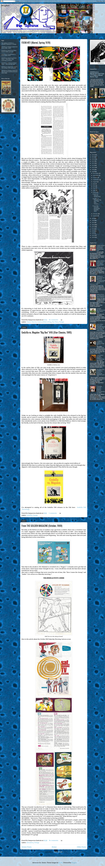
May (94, 188)
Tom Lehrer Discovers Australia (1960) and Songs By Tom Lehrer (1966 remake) (101, 327)
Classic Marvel (31, 322)
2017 (93, 218)
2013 (93, 227)
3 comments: (53, 513)
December (96, 173)
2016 (93, 220)
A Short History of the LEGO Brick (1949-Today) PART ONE (101, 248)
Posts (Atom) (58, 852)
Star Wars (55, 322)
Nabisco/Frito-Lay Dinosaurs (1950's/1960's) (101, 296)
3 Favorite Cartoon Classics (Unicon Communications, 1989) (101, 390)
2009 (93, 235)
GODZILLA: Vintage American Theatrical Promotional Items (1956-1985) (9, 72)
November (96, 175)
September (96, 179)
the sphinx (5, 5)
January (95, 216)
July (94, 184)
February (95, 213)
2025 (93, 157)
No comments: (54, 320)
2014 (93, 224)
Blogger (73, 862)
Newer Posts (26, 847)
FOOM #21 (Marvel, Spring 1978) (35, 42)
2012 (93, 229)
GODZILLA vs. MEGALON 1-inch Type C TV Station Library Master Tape (97, 74)
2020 (93, 167)
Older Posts (81, 847)
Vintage (61, 322)
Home (54, 847)
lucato (61, 862)
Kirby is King (47, 322)
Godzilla (29, 515)
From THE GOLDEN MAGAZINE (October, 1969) (41, 526)
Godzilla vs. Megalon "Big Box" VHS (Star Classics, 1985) (46, 332)
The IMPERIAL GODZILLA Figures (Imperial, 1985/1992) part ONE (101, 373)
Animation (29, 842)
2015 (93, 222)
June (94, 186)
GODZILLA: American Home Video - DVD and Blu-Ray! (9, 63)
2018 (93, 171)
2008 (93, 237)
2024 (93, 159)
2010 (93, 233)
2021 (93, 165)
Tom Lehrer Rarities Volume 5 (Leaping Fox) (100, 357)
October (95, 177)
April (94, 190)
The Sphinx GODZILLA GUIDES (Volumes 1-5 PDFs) (8, 43)
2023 (93, 161)
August (95, 181)
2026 (93, 155)
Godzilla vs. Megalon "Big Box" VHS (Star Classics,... (97, 201)
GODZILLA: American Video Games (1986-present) (8, 51)
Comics (39, 322)
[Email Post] (61, 320)
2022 (93, 163)
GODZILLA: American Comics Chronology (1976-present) (9, 67)
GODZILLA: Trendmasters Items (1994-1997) (8, 55)
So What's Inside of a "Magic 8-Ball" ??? (100, 343)
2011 (93, 231)
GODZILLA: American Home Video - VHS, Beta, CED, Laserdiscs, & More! (9, 59)
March (95, 192)
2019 (93, 169)
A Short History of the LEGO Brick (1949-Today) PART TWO (101, 263)
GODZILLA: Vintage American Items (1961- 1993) (9, 47)
